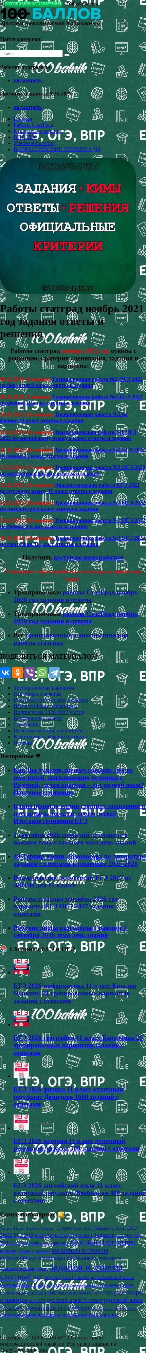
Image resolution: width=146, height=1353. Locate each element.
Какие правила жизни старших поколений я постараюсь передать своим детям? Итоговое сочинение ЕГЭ (79, 813)
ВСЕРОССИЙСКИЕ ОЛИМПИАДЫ (57, 149)
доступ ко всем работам (89, 557)
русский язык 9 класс (75, 1300)
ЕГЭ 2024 (44, 1235)
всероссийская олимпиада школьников (48, 1257)
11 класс (64, 1228)
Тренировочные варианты (44, 688)
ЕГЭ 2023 (23, 1235)
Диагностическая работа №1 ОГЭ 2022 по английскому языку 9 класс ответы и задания (68, 435)
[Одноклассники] (17, 672)
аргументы (120, 1242)
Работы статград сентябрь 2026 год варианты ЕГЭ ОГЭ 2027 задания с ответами (66, 906)
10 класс (47, 1228)
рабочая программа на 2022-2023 (81, 1292)
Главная (23, 119)
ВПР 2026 (25, 137)
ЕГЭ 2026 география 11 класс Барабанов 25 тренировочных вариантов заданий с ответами (78, 1045)
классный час (21, 1276)
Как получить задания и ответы (50, 737)
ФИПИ (95, 1242)
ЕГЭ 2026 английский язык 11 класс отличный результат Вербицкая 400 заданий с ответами (80, 1193)
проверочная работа (117, 1285)
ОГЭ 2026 (18, 1243)
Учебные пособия (34, 143)
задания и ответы (86, 1266)
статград (78, 1308)
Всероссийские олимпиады (45, 706)
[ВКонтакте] (5, 672)
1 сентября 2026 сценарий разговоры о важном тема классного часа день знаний (75, 838)
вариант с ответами (34, 1251)
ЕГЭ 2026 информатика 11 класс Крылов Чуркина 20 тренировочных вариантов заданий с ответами (75, 993)
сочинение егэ (46, 1307)
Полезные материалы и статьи (49, 730)
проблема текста (85, 1285)
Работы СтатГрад (33, 125)
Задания (103, 1234)
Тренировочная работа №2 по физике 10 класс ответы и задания (64, 417)
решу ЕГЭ (37, 1301)
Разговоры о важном (37, 131)
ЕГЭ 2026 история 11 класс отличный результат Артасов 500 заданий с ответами (77, 1144)
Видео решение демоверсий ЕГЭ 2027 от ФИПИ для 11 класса (72, 881)
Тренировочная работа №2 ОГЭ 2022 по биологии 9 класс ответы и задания (71, 382)
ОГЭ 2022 (124, 1235)
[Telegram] (54, 672)
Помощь (23, 743)
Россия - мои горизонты (47, 1243)
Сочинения (27, 724)
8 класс (18, 1228)
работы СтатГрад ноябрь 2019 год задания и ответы (76, 617)
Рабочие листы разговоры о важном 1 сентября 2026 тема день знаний (70, 931)
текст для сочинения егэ (113, 1308)
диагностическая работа (24, 1268)
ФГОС (77, 1242)
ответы (61, 1284)
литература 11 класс (67, 1277)
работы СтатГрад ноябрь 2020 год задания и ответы (76, 596)
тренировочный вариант (89, 1314)
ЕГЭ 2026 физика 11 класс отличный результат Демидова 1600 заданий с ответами (68, 1097)
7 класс (6, 1228)
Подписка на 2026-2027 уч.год (49, 712)
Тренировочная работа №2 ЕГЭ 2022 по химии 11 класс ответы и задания (72, 453)
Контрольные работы (38, 718)
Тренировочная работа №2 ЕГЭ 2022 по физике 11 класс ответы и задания (71, 400)
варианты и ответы (80, 1250)
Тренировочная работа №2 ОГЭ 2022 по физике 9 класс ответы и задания (72, 523)
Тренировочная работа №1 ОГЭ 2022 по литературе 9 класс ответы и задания (72, 506)
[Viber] (29, 672)
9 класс (32, 1228)
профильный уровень (23, 1292)
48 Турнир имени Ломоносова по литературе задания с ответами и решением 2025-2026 (80, 860)
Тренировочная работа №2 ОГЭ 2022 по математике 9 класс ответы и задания (72, 470)
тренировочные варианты (30, 1314)
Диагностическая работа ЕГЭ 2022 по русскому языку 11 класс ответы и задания (70, 488)
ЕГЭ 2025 (63, 1235)
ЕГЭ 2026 (82, 1235)
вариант (8, 1250)
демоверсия (109, 1258)
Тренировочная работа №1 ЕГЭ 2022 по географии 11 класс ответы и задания (72, 541)
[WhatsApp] (42, 672)
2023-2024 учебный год (94, 1228)
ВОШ (120, 1228)
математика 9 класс (112, 1277)
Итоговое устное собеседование (51, 700)
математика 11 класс (25, 1284)
